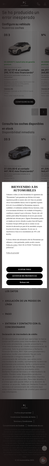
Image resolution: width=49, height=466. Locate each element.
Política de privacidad (12, 253)
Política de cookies (11, 245)
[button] (24, 276)
